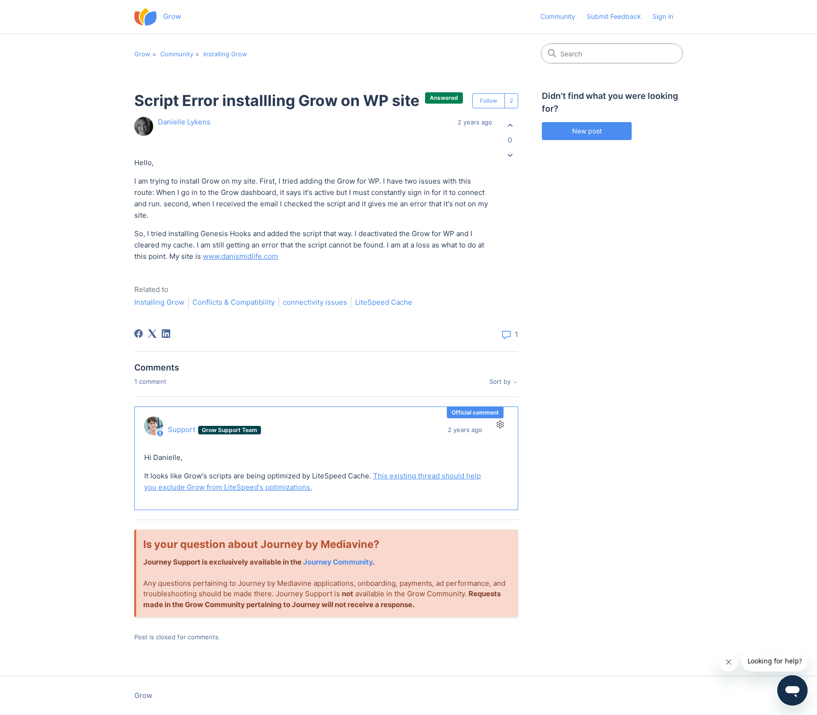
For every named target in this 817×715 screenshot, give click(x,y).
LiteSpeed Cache (383, 302)
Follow (488, 100)
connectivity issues (315, 302)
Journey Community (338, 561)
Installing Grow (225, 54)
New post (587, 131)
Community (557, 16)
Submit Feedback (614, 16)
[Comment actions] (500, 424)
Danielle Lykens (184, 121)
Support (182, 429)
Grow (142, 54)
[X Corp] (152, 333)
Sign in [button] (662, 16)
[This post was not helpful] (510, 155)
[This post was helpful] (510, 125)
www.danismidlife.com (240, 256)
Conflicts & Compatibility (233, 302)
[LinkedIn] (166, 333)
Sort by (501, 381)
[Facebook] (138, 333)
